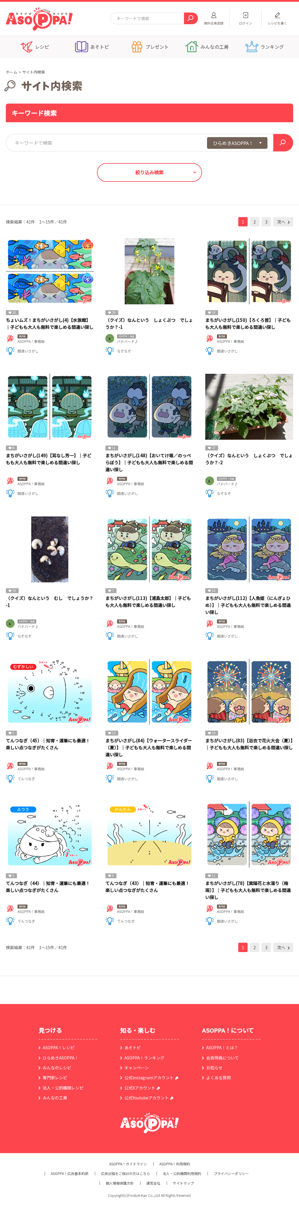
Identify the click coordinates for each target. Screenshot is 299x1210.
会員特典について (222, 1058)
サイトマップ (183, 1183)
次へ (281, 222)
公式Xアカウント (139, 1088)
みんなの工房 (55, 1098)
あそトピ (132, 1047)
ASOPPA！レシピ (58, 1047)
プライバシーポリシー (231, 1173)
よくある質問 (218, 1077)
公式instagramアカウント (149, 1077)
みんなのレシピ (57, 1068)
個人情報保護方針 (120, 1183)
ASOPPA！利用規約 (174, 1164)
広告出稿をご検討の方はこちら (125, 1173)
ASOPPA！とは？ (222, 1047)
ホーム (11, 72)
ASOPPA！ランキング (144, 1058)
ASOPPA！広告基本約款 (69, 1173)
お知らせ (214, 1068)
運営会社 (153, 1183)
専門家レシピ (55, 1077)
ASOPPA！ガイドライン (128, 1164)
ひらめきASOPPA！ (61, 1058)
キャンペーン (136, 1068)
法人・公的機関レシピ (63, 1088)
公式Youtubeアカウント (146, 1098)
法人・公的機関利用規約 (182, 1173)
